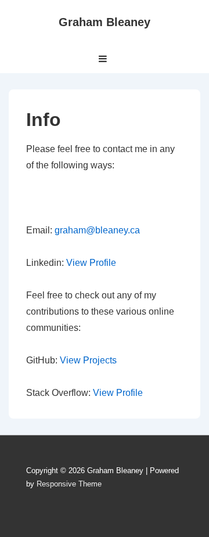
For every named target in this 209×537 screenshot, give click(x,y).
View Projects (88, 360)
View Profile (91, 263)
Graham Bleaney (104, 22)
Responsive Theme (69, 484)
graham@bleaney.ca (97, 230)
